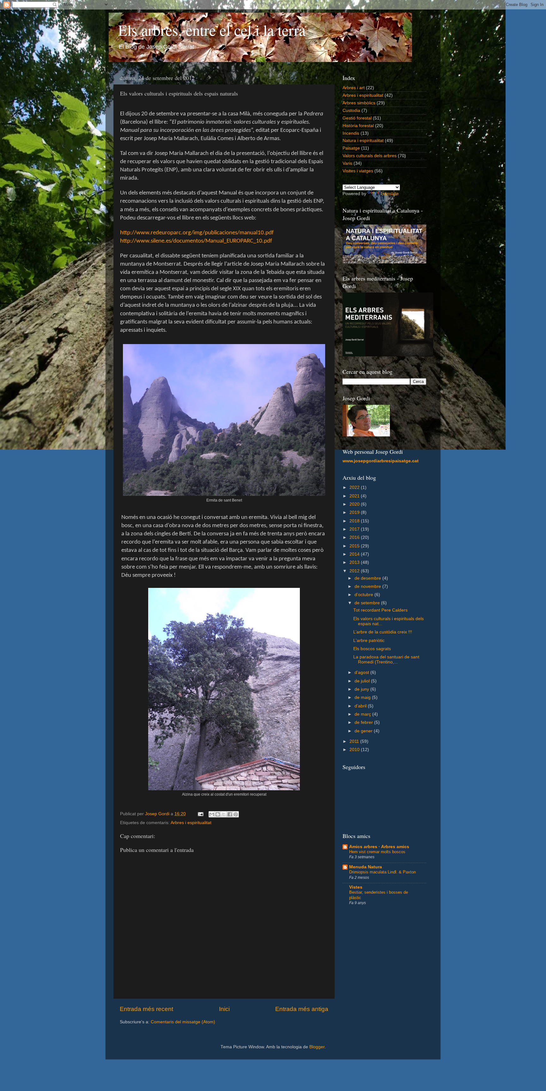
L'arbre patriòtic (369, 640)
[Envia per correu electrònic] (212, 814)
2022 (355, 487)
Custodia (351, 110)
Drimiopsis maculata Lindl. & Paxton (382, 872)
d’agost (362, 672)
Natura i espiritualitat (363, 140)
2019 (355, 512)
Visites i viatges (358, 171)
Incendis (351, 133)
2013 (355, 562)
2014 (355, 554)
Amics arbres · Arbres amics (379, 846)
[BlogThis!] (218, 814)
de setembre (368, 603)
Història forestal (358, 125)
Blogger (317, 1047)
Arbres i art (354, 87)
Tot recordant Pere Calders (380, 610)
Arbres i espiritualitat (191, 822)
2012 (355, 571)
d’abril (361, 706)
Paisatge (351, 148)
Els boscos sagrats (372, 648)
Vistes (355, 887)
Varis (347, 163)
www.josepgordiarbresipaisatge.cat (381, 461)
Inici (224, 1009)
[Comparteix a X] (224, 814)
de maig (363, 697)
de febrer (364, 722)
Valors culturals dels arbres (370, 155)
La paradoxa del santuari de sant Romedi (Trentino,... (386, 659)
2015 (355, 546)
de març (363, 714)
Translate (389, 193)
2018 (355, 521)
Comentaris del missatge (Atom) (183, 1022)
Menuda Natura (365, 867)
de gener (364, 731)
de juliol (363, 681)
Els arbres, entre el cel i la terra (212, 30)
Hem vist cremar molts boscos (377, 851)
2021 (355, 496)
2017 (355, 529)
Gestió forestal (357, 118)
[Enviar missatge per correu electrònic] (200, 813)
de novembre (368, 586)
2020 (355, 504)
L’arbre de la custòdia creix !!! (382, 632)
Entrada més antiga (301, 1009)
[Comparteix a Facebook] (230, 814)
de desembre (368, 578)
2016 (355, 537)
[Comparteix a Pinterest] (236, 814)
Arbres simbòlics (359, 103)
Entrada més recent (146, 1009)
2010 (355, 749)
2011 (354, 741)
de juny (362, 689)
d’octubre (364, 594)
